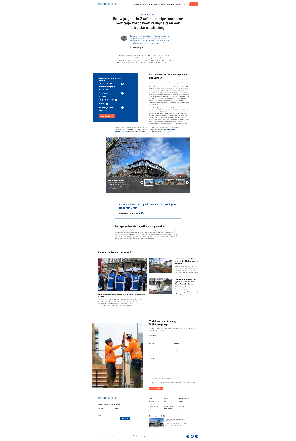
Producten (162, 4)
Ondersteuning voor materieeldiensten (168, 407)
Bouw (153, 14)
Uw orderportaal (168, 404)
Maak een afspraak (107, 116)
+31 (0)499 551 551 (154, 401)
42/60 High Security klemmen (107, 109)
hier (171, 423)
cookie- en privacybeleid (168, 384)
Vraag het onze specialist (129, 213)
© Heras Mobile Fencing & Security (106, 436)
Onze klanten (137, 4)
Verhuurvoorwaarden (159, 436)
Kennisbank (170, 4)
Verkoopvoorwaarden (146, 436)
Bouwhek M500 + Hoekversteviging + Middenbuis (107, 86)
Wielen (101, 103)
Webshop (166, 401)
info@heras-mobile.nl (154, 404)
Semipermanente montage (106, 94)
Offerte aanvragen (153, 406)
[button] (141, 182)
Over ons (178, 4)
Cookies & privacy (121, 436)
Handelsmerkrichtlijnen (133, 436)
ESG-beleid (181, 406)
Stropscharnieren (106, 100)
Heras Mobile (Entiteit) (184, 404)
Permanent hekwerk (183, 409)
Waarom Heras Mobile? (150, 4)
